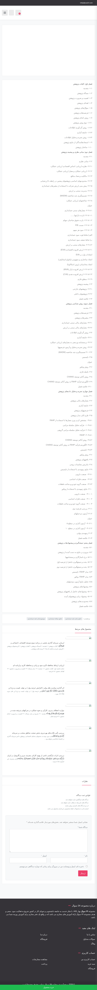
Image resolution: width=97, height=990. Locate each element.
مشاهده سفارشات (39, 959)
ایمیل (44, 856)
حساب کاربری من (88, 959)
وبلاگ (93, 944)
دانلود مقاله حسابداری (55, 619)
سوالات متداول (89, 939)
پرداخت (44, 964)
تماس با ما (91, 934)
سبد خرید (91, 964)
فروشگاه (43, 939)
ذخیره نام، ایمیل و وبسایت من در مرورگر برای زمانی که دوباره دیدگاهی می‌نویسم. (51, 866)
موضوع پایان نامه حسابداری (36, 619)
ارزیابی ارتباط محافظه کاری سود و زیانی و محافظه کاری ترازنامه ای (38, 665)
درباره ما (43, 934)
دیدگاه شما (82, 827)
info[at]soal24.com (86, 3)
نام (86, 856)
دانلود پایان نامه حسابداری (73, 619)
